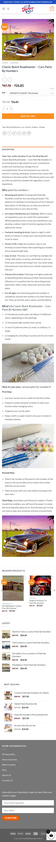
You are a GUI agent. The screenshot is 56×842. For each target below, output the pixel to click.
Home (5, 63)
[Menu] (3, 8)
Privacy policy (8, 754)
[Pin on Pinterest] (24, 133)
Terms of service (9, 759)
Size (3, 93)
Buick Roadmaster (13, 127)
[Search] (8, 8)
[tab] (28, 149)
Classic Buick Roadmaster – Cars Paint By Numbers (26, 159)
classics (28, 127)
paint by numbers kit (23, 180)
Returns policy (8, 764)
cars (22, 127)
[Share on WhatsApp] (4, 133)
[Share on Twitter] (14, 133)
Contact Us (7, 780)
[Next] (54, 596)
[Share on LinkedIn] (29, 133)
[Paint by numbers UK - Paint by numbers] (28, 9)
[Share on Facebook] (9, 133)
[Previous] (2, 596)
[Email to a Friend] (19, 133)
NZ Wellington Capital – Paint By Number (12, 607)
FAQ (4, 770)
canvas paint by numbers (35, 386)
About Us (6, 775)
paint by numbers (18, 190)
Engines (14, 63)
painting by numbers (43, 247)
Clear (51, 88)
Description (8, 149)
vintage (42, 127)
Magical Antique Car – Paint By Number (38, 601)
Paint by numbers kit (42, 255)
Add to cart (28, 116)
